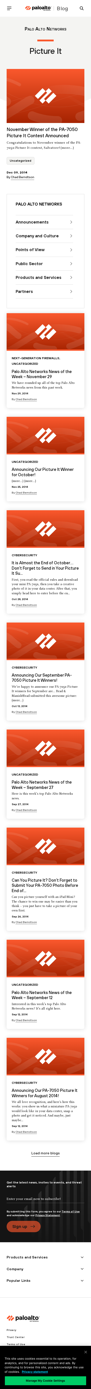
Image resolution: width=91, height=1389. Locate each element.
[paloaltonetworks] (38, 8)
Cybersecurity (24, 555)
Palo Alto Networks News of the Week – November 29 (42, 374)
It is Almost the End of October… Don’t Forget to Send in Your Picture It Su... (45, 568)
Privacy (11, 1330)
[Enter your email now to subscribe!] (45, 1202)
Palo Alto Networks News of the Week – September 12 (42, 995)
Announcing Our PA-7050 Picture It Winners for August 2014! (45, 1093)
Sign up (19, 1226)
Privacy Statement (47, 1215)
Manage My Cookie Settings (45, 1380)
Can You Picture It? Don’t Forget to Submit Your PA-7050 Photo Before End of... (45, 885)
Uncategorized (20, 160)
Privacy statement (35, 1371)
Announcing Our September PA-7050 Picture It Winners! (42, 678)
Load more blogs (45, 1153)
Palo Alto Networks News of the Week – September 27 (42, 785)
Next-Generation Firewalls (35, 358)
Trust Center (16, 1337)
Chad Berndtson (22, 177)
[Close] (86, 1352)
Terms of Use (71, 1211)
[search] (80, 8)
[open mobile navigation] (11, 8)
